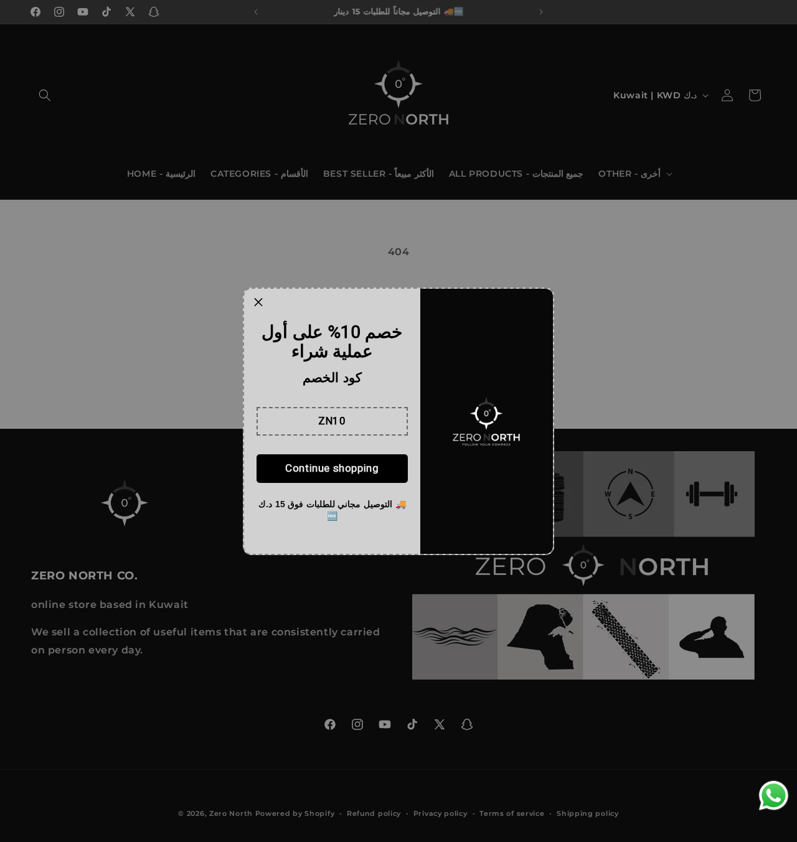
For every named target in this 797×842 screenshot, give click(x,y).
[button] (332, 421)
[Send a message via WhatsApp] (774, 796)
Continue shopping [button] (332, 468)
